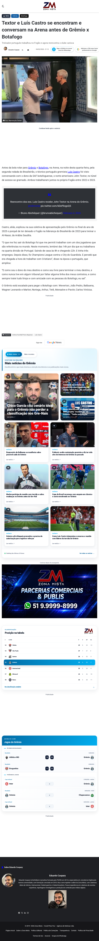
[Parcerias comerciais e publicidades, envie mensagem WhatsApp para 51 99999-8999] (49, 591)
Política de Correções (51, 930)
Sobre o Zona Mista (23, 930)
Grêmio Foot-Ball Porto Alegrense (22, 335)
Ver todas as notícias (87, 553)
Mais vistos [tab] (14, 354)
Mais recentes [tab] (29, 354)
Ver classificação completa (49, 687)
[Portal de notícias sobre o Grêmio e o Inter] (49, 6)
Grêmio (15, 16)
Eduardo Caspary (13, 50)
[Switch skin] (3, 7)
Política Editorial (36, 930)
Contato (73, 930)
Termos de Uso (38, 936)
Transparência (65, 930)
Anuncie (47, 936)
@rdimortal (34, 205)
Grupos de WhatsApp (59, 936)
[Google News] (54, 342)
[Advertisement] (49, 147)
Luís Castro (74, 171)
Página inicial (10, 930)
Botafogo (24, 16)
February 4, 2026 (72, 213)
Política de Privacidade (85, 930)
